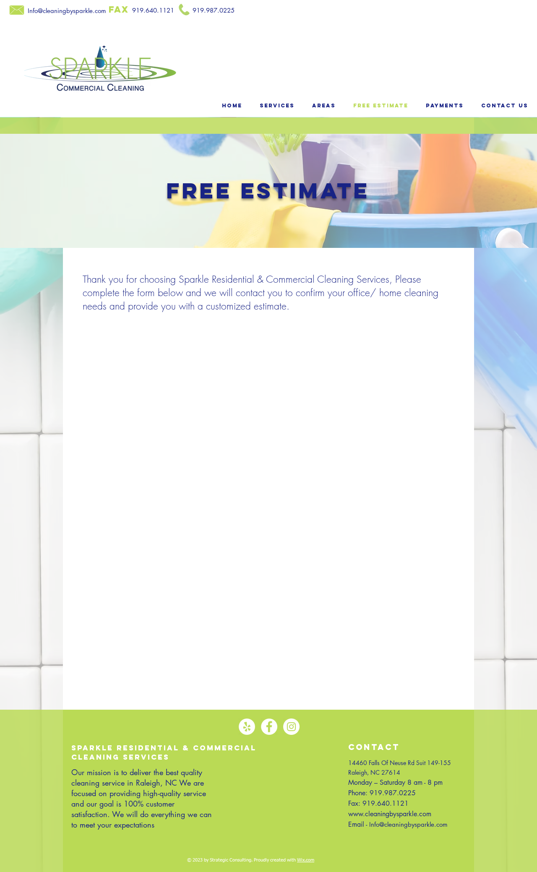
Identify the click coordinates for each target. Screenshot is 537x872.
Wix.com (305, 860)
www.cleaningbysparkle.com (389, 814)
